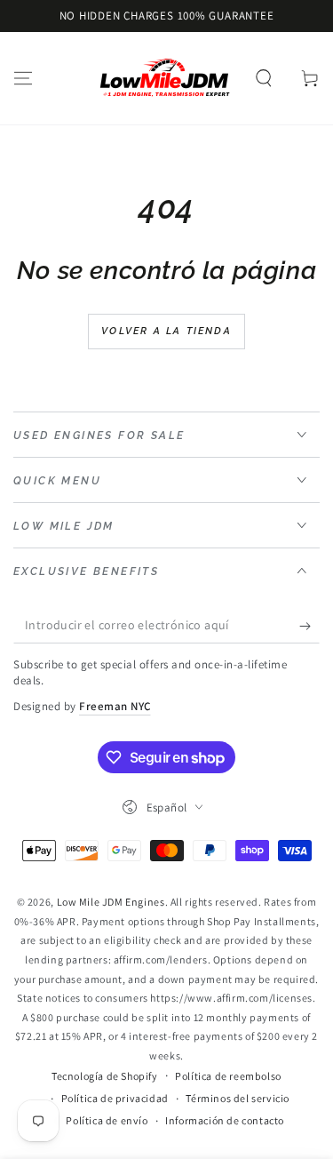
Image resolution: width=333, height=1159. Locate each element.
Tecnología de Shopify (105, 1076)
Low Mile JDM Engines (111, 901)
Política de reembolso (228, 1076)
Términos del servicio (237, 1098)
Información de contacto (224, 1120)
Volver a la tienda (166, 331)
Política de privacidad (115, 1098)
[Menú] (23, 78)
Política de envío (106, 1120)
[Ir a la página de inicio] (165, 78)
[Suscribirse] (309, 625)
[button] (264, 78)
